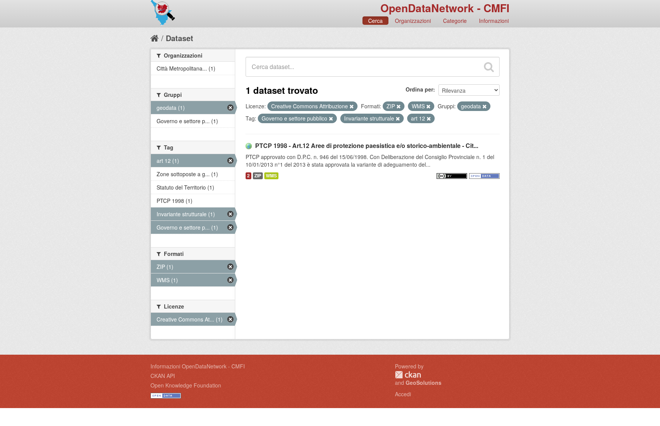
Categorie (455, 20)
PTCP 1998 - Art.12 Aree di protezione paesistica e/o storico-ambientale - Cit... (366, 145)
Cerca (375, 20)
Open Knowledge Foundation (185, 385)
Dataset (179, 37)
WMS (271, 175)
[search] (489, 66)
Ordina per (419, 89)
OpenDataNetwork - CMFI (445, 8)
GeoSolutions (424, 382)
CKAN (408, 375)
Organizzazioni (413, 20)
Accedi (403, 394)
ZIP (257, 175)
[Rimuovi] (351, 106)
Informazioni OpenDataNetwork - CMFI (197, 366)
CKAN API (162, 375)
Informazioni (494, 20)
